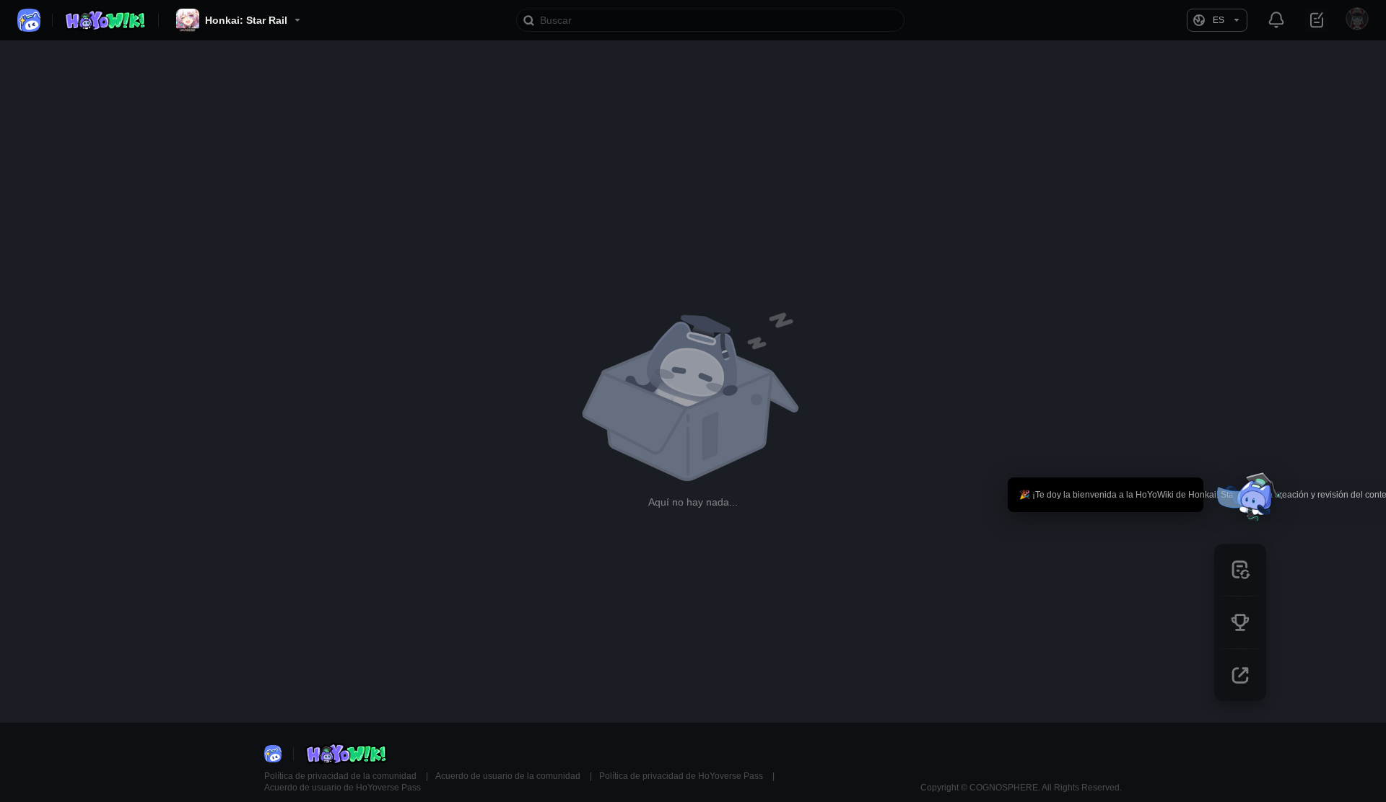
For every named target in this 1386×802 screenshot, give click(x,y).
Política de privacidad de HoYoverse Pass (682, 776)
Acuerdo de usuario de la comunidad (509, 776)
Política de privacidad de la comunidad (341, 776)
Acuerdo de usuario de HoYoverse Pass (342, 788)
